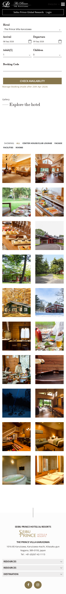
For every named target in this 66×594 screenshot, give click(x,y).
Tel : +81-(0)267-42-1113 (33, 554)
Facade (58, 143)
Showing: (9, 143)
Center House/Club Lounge (37, 143)
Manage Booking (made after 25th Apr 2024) (25, 86)
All (18, 143)
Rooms (19, 147)
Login (49, 12)
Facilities (8, 147)
